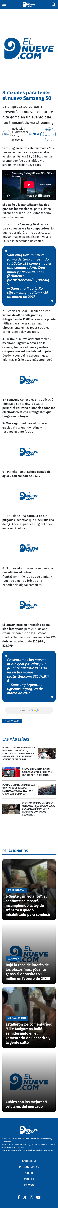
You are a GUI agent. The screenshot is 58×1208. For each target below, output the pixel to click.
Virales (29, 1179)
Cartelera (29, 1161)
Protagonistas (29, 1167)
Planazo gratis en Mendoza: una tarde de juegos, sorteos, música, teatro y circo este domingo (18, 789)
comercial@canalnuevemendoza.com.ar (38, 1144)
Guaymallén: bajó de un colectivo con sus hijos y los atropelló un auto (37, 772)
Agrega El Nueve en (48, 134)
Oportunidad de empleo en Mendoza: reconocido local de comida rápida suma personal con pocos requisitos (38, 808)
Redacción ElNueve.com (20, 130)
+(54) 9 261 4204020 (15, 1147)
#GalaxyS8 (19, 263)
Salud (29, 1173)
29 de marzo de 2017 (27, 294)
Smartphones (12, 721)
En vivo (29, 1185)
